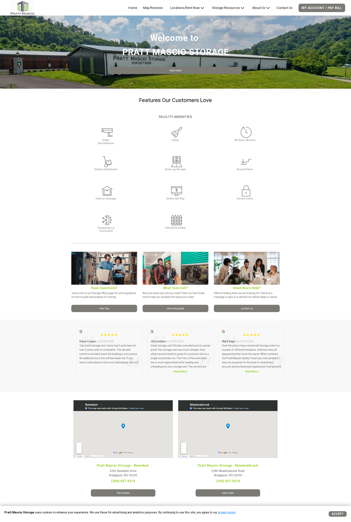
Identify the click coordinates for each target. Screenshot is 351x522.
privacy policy (226, 512)
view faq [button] (104, 308)
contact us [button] (247, 308)
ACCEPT (338, 514)
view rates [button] (175, 70)
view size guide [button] (175, 308)
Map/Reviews (153, 8)
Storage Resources (226, 8)
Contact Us (285, 8)
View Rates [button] (123, 492)
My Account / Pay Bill (322, 8)
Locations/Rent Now (185, 8)
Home (132, 8)
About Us (258, 8)
